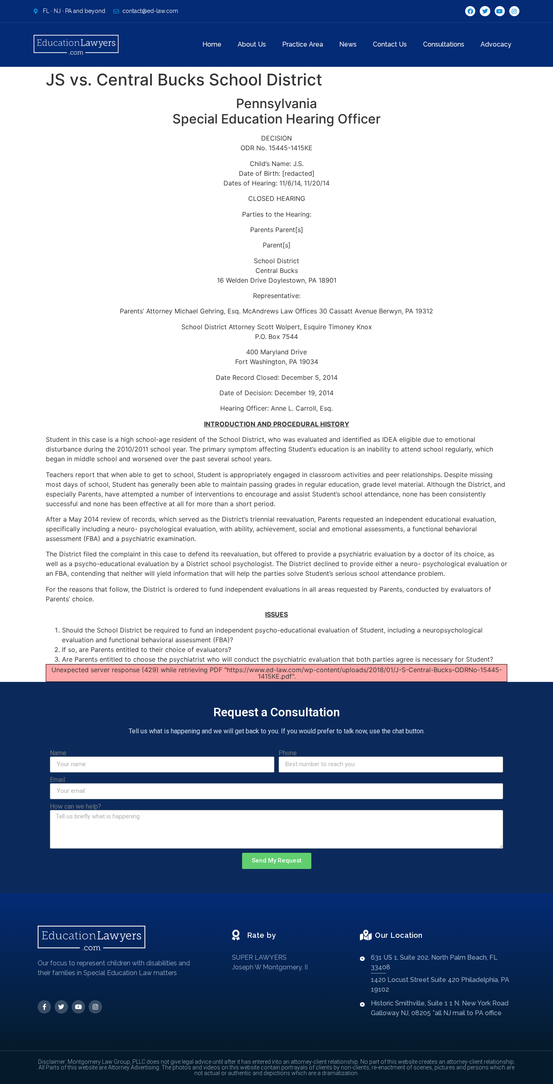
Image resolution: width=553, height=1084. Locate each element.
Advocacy (496, 44)
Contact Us (390, 44)
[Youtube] (500, 11)
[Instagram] (514, 11)
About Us (252, 44)
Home (211, 44)
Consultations (443, 44)
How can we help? (75, 806)
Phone (288, 753)
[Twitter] (485, 11)
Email (57, 780)
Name (58, 753)
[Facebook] (470, 11)
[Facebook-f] (44, 1007)
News (348, 44)
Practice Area (302, 44)
